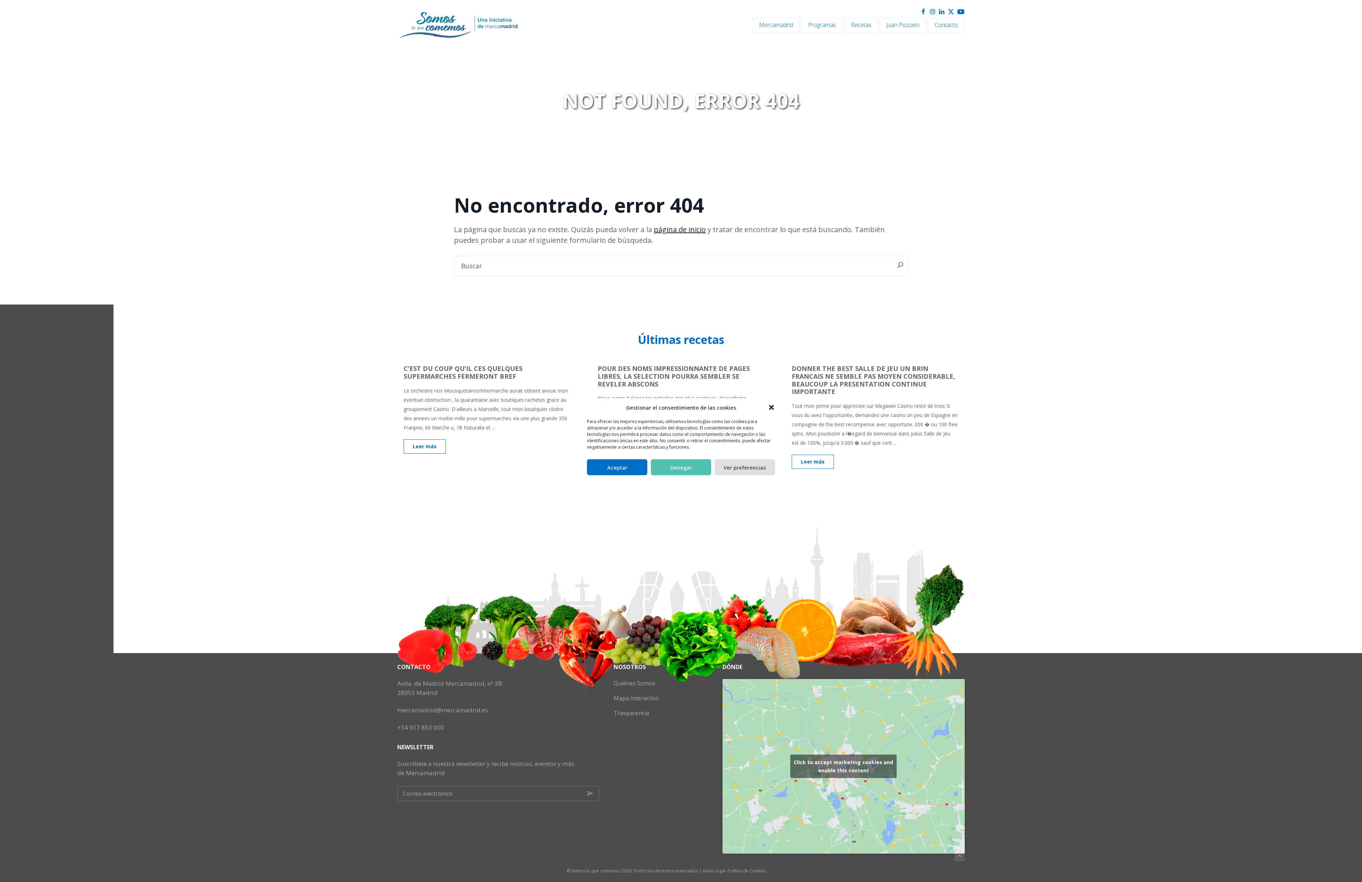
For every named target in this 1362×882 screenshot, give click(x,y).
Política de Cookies (746, 871)
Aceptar (617, 467)
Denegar (681, 467)
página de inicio (680, 229)
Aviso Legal (714, 871)
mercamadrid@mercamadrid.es (442, 710)
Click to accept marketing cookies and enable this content (843, 766)
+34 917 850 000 (420, 727)
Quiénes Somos (634, 683)
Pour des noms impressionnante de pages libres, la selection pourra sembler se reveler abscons (674, 376)
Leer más (425, 446)
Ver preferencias (745, 467)
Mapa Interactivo (636, 698)
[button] (771, 407)
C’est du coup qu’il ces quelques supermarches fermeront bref (463, 372)
